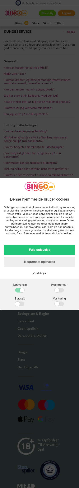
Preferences (57, 290)
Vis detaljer (39, 273)
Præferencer (59, 284)
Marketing (59, 298)
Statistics (17, 303)
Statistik (19, 298)
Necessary (17, 290)
